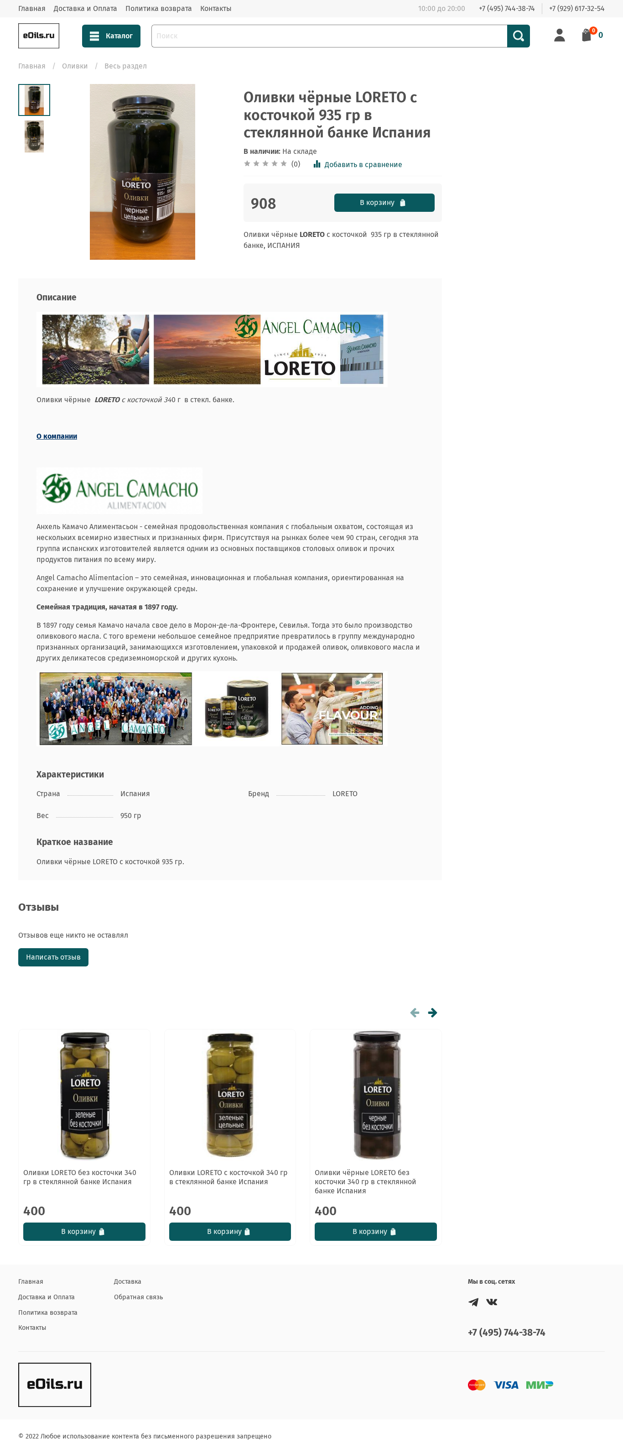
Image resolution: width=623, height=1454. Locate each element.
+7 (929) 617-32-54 (577, 8)
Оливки (75, 66)
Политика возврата (158, 8)
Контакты (216, 8)
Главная (32, 8)
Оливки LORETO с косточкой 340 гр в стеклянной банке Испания (228, 1177)
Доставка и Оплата (85, 8)
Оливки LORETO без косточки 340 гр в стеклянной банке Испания (79, 1177)
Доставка (127, 1282)
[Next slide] (212, 172)
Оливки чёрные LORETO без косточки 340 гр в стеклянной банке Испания (365, 1181)
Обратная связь (138, 1297)
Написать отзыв (53, 957)
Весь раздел (125, 66)
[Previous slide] (73, 172)
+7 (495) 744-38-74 (507, 8)
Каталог (119, 35)
